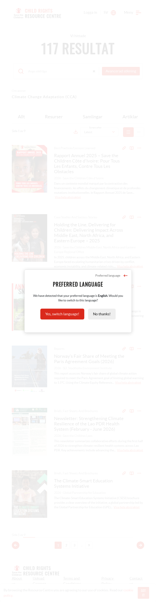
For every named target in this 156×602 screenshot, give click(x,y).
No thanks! (102, 314)
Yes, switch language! (62, 314)
